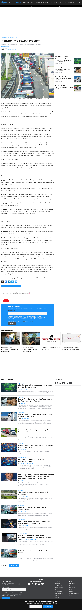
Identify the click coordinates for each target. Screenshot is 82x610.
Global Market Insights (27, 511)
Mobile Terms (22, 321)
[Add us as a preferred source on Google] (16, 282)
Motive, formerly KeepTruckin (28, 539)
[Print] (2, 282)
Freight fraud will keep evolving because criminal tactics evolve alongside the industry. (33, 452)
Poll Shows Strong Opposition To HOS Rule (51, 348)
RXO (22, 434)
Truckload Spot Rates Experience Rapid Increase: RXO (64, 86)
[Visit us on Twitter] (60, 382)
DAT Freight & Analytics (10, 49)
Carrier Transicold (25, 418)
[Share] (6, 282)
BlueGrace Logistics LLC (27, 463)
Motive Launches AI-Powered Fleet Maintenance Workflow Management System (34, 536)
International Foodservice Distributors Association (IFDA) (35, 555)
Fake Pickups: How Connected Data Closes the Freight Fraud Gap (35, 446)
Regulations (21, 519)
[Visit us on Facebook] (56, 382)
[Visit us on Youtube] (70, 382)
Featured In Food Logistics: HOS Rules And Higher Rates (71, 348)
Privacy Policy (31, 321)
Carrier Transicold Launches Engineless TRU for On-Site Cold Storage (64, 78)
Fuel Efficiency (22, 383)
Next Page (14, 565)
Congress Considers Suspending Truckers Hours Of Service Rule (30, 349)
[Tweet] (12, 282)
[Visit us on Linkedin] (63, 382)
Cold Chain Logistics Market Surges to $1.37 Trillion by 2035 (34, 508)
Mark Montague (5, 46)
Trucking (14, 37)
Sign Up (12, 323)
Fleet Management (23, 397)
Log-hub (23, 403)
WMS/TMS (20, 472)
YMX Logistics (24, 496)
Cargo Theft (21, 443)
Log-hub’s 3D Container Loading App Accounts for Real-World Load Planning (64, 69)
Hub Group (23, 480)
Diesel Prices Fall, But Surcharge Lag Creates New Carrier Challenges (63, 60)
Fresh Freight (24, 525)
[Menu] (79, 2)
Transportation (6, 37)
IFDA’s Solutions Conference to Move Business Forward (35, 552)
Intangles (23, 449)
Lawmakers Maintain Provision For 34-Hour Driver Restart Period (10, 349)
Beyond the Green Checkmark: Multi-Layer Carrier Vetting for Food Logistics (34, 522)
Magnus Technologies (26, 389)
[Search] (76, 2)
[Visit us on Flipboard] (67, 382)
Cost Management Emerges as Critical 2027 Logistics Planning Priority (34, 460)
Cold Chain (21, 412)
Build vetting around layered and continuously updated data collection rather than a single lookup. (35, 528)
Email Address (12, 310)
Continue (48, 607)
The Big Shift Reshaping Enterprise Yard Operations (33, 493)
